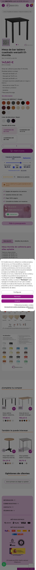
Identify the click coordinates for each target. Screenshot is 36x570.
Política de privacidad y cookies (23, 305)
